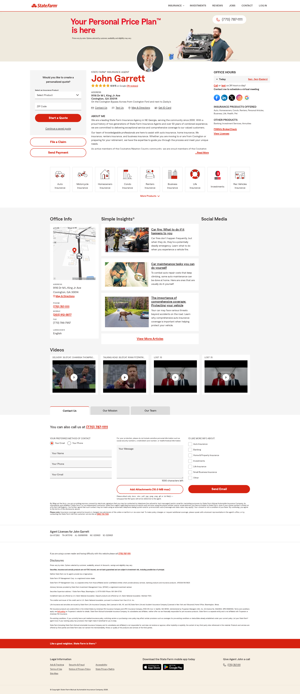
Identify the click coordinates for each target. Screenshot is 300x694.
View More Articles (150, 338)
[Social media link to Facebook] (217, 98)
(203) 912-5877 (62, 314)
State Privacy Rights (105, 669)
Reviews (217, 5)
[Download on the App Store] (152, 667)
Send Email (219, 489)
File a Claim (58, 142)
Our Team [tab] (150, 410)
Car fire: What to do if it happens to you (167, 231)
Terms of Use (56, 669)
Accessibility (101, 665)
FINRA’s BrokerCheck (225, 129)
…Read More (202, 152)
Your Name (58, 453)
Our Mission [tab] (110, 410)
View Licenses (221, 133)
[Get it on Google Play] (173, 667)
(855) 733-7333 (103, 514)
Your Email (60, 443)
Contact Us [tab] (69, 410)
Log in (263, 5)
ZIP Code (42, 106)
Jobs (232, 5)
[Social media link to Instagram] (239, 98)
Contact (247, 5)
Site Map (54, 673)
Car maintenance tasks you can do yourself (173, 265)
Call (216, 85)
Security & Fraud (77, 665)
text (223, 85)
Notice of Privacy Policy (80, 669)
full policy (61, 611)
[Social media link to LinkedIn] (224, 98)
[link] (44, 5)
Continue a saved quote (58, 128)
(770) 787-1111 (61, 306)
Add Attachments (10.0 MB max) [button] (150, 489)
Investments (198, 5)
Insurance (175, 5)
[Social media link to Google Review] (247, 98)
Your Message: (126, 449)
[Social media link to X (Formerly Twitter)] (232, 98)
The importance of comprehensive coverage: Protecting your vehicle (168, 301)
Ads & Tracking (57, 665)
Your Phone (77, 443)
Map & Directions (65, 296)
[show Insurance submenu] (183, 5)
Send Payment (58, 152)
